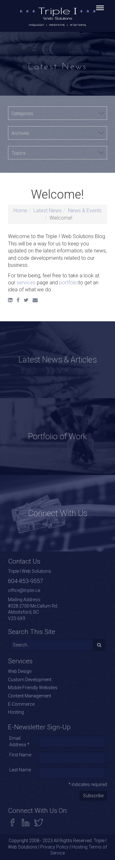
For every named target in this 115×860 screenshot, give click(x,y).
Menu (99, 4)
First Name (20, 754)
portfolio (68, 283)
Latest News (48, 211)
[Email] (35, 300)
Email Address (19, 741)
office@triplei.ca (24, 590)
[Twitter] (26, 300)
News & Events (85, 211)
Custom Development (29, 679)
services (26, 283)
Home (20, 211)
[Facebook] (18, 300)
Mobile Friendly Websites (32, 687)
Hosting (16, 712)
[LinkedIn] (10, 300)
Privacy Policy (54, 846)
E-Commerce (21, 704)
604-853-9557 (25, 581)
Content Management (29, 695)
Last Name (20, 769)
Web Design (20, 671)
